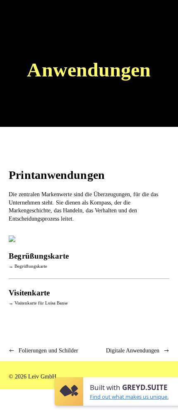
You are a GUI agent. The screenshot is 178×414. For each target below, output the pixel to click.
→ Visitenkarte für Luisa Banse (38, 302)
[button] (161, 14)
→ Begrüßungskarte (28, 266)
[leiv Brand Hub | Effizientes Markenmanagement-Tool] (22, 14)
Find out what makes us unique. (129, 396)
